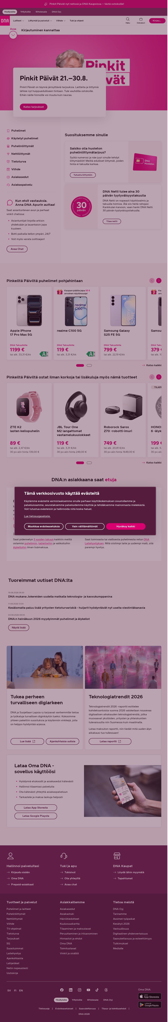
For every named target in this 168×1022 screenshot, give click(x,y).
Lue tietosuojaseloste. (37, 516)
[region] (85, 511)
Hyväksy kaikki (125, 526)
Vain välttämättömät (85, 526)
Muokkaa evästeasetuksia (44, 526)
